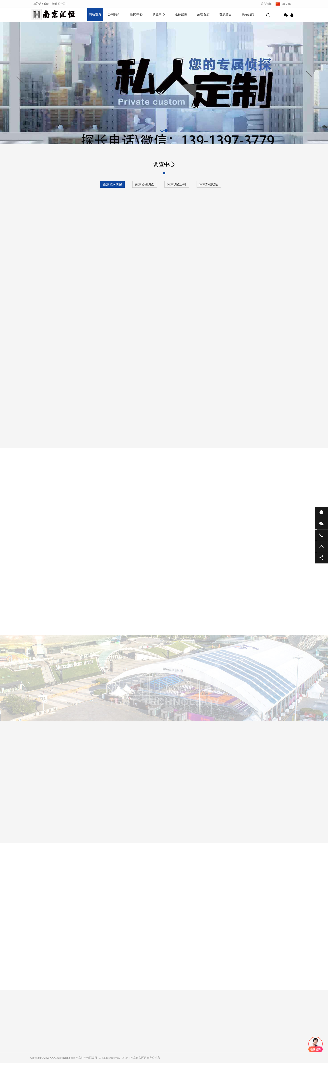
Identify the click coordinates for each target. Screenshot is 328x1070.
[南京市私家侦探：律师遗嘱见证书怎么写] (173, 556)
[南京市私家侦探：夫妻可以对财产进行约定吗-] (141, 817)
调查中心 (158, 14)
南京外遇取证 (208, 184)
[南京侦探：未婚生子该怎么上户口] (187, 817)
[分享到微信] (286, 15)
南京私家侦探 (112, 184)
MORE (159, 994)
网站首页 (95, 14)
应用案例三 (189, 507)
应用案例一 (131, 507)
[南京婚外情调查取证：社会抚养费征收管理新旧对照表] (232, 817)
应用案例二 (160, 507)
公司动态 (78, 1048)
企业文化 (35, 1048)
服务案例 (181, 14)
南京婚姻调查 (144, 184)
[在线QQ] (292, 15)
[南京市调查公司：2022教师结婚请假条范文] (269, 614)
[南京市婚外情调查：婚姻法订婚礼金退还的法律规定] (50, 817)
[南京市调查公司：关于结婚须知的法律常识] (96, 817)
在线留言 (225, 14)
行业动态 (78, 1054)
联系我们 (248, 14)
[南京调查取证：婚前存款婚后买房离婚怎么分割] (278, 817)
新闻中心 (136, 14)
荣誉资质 (203, 14)
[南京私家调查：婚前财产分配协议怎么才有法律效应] (147, 614)
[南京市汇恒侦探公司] (45, 14)
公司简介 (114, 14)
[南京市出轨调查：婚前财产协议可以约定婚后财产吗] (208, 614)
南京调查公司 (176, 184)
